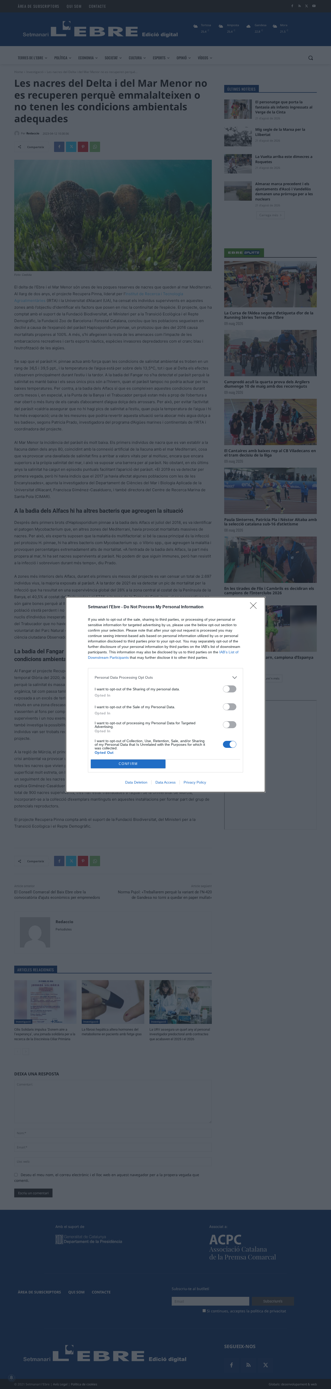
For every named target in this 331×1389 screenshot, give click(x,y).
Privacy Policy (195, 782)
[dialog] (165, 694)
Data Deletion (136, 782)
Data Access (165, 782)
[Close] (255, 607)
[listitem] (165, 677)
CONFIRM (128, 764)
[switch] (229, 688)
